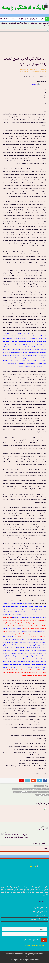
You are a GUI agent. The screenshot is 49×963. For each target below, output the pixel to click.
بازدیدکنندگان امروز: (41, 911)
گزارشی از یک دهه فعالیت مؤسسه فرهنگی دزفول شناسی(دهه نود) (17, 835)
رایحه (42, 69)
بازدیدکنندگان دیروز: (41, 915)
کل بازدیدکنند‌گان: (42, 919)
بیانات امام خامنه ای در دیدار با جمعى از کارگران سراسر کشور (31, 792)
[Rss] (26, 956)
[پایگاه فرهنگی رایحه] (24, 7)
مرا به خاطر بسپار (31, 939)
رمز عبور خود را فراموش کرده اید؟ (36, 945)
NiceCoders (38, 953)
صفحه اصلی (43, 23)
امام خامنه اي (39, 786)
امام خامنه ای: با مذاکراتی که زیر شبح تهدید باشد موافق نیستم (30, 789)
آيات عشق (34, 23)
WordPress (19, 953)
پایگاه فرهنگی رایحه (42, 795)
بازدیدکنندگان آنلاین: (41, 907)
